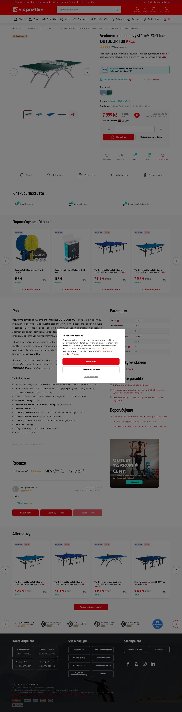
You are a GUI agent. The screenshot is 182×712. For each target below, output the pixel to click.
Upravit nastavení (91, 369)
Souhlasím (91, 361)
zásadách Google (70, 354)
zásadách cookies (102, 351)
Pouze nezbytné (91, 377)
